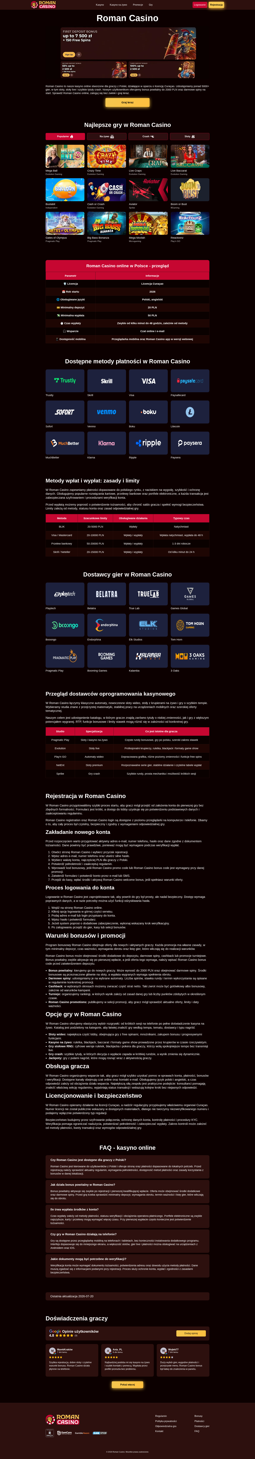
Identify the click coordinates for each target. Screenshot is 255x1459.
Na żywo (104, 136)
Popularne (63, 136)
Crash (146, 136)
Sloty (187, 136)
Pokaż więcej (127, 1384)
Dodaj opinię (191, 1333)
